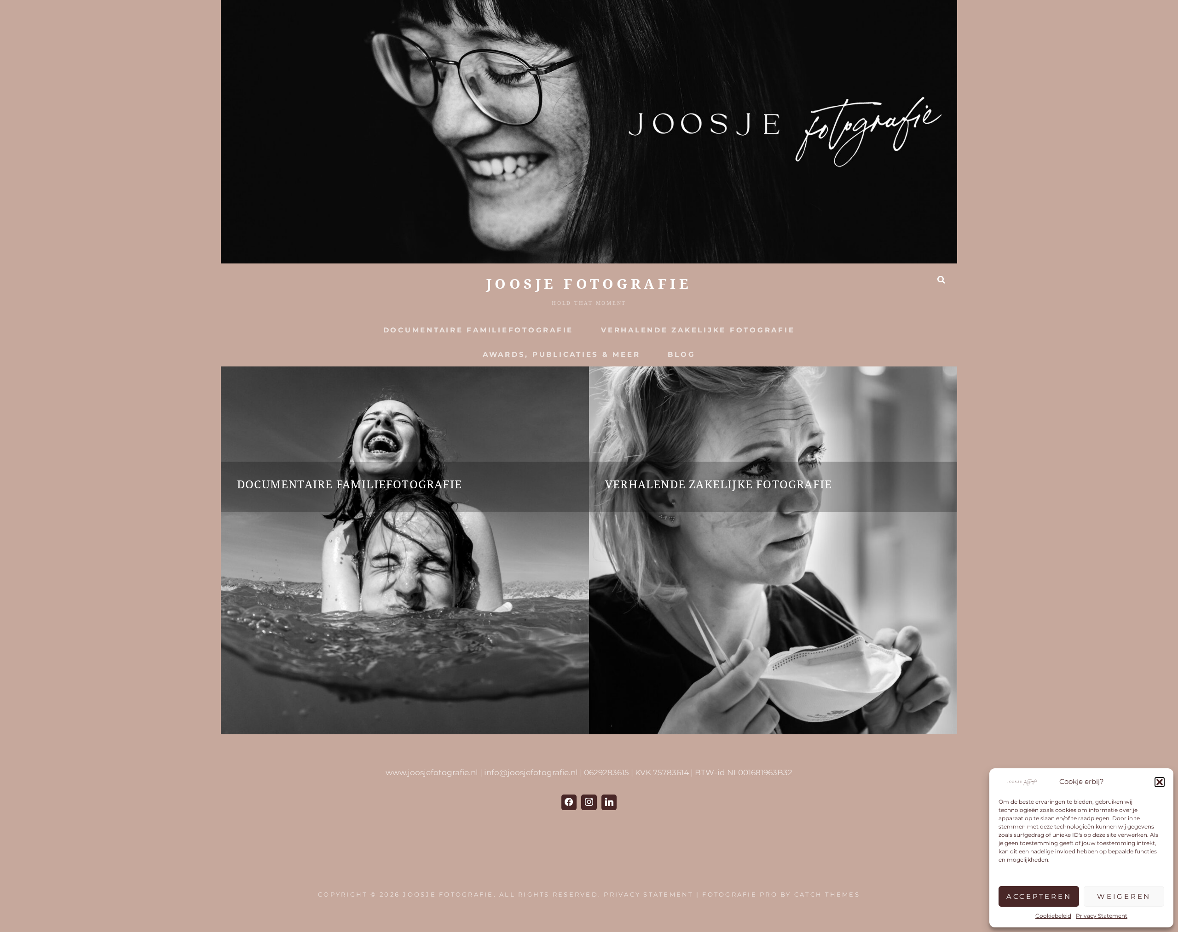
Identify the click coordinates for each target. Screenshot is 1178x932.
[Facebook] (569, 802)
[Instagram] (589, 802)
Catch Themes (827, 894)
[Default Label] (609, 802)
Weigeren (1124, 896)
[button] (1159, 782)
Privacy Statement (1101, 915)
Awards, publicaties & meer (562, 354)
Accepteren (1039, 896)
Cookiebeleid (1053, 915)
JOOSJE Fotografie (589, 284)
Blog (681, 354)
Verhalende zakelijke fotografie (698, 330)
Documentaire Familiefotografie (478, 330)
